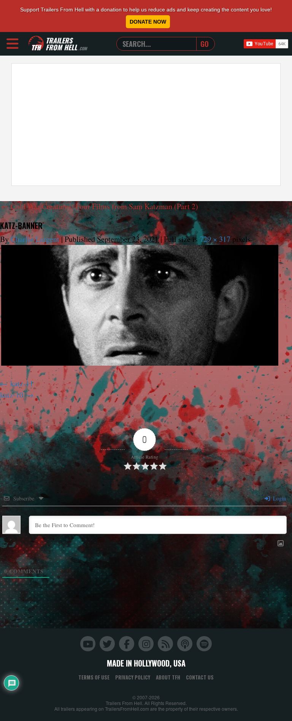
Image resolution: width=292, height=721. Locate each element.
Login (278, 498)
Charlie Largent (35, 239)
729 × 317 (215, 239)
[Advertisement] (146, 124)
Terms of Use (94, 677)
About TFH (168, 677)
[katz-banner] (139, 305)
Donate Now (148, 22)
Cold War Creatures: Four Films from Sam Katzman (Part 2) (99, 206)
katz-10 (11, 395)
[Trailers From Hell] (36, 43)
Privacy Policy (132, 677)
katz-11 (21, 383)
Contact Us (200, 677)
